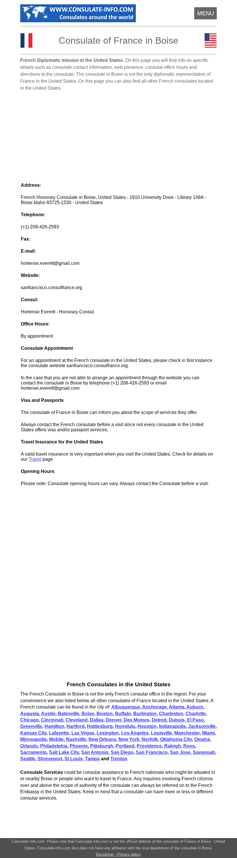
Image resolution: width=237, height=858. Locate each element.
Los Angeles (135, 733)
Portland (125, 746)
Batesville (68, 713)
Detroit (159, 720)
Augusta (29, 713)
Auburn (194, 706)
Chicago (29, 720)
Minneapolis (33, 739)
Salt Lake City (64, 752)
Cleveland (77, 720)
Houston (147, 726)
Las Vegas (82, 733)
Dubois (177, 720)
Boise (88, 713)
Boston (105, 713)
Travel (35, 459)
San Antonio (94, 752)
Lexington (108, 733)
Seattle (27, 758)
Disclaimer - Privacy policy (118, 854)
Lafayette (59, 733)
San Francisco (152, 752)
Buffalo (123, 713)
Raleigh (172, 746)
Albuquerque (125, 706)
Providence (149, 746)
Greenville (31, 726)
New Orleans (102, 739)
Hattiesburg (100, 726)
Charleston (171, 713)
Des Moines (136, 720)
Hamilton (54, 726)
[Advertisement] (118, 134)
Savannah (204, 752)
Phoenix (79, 746)
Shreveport (50, 758)
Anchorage (154, 706)
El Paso (195, 720)
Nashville (76, 739)
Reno (189, 746)
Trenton (118, 758)
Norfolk (150, 739)
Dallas (96, 720)
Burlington (145, 713)
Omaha (202, 739)
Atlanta (176, 706)
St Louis (73, 758)
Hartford (75, 726)
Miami (208, 733)
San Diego (122, 752)
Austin (48, 713)
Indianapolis (172, 726)
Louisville (161, 733)
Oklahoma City (176, 739)
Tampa (92, 758)
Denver (113, 720)
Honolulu (125, 726)
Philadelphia (53, 746)
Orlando (29, 746)
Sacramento (33, 752)
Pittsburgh (101, 746)
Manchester (187, 733)
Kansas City (33, 733)
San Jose (180, 752)
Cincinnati (52, 720)
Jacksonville (202, 726)
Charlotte (196, 713)
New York (128, 739)
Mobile (56, 739)
